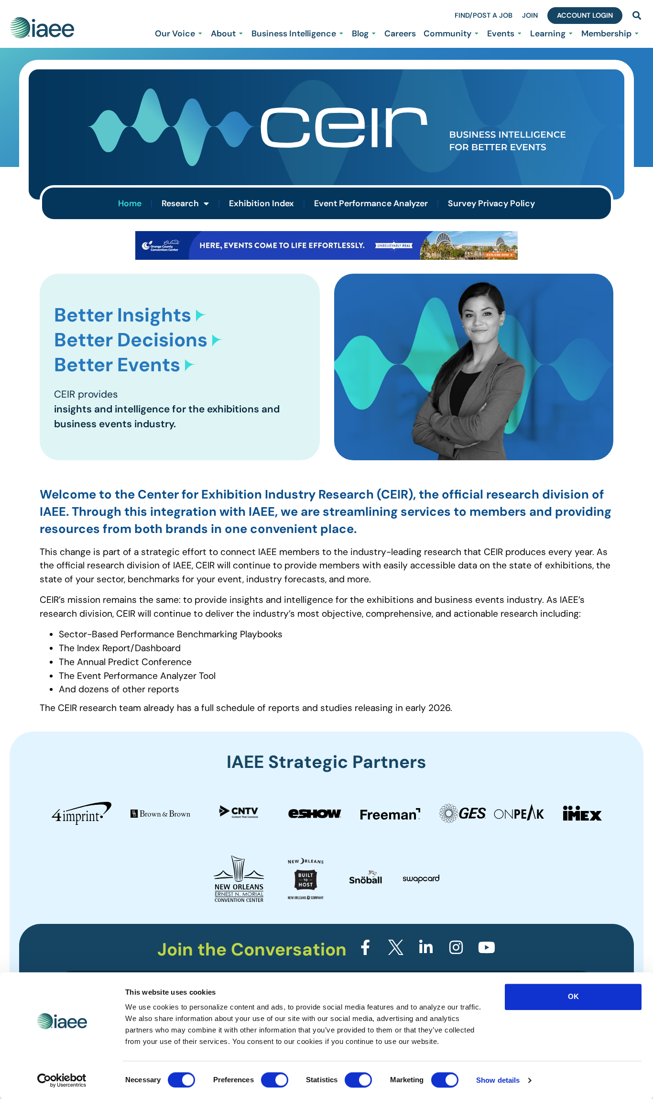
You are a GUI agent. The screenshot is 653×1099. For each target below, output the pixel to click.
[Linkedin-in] (426, 947)
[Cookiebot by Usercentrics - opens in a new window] (62, 1080)
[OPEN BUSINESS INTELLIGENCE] (341, 33)
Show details (498, 1080)
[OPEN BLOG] (374, 33)
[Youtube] (487, 947)
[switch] (274, 1080)
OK (573, 996)
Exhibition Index (261, 203)
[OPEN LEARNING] (571, 33)
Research (180, 203)
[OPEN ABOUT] (241, 33)
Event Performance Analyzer (371, 203)
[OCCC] (326, 257)
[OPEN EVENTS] (519, 33)
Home (129, 203)
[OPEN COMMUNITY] (476, 33)
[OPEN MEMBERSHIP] (637, 33)
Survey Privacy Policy (491, 203)
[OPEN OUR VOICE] (200, 33)
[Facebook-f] (365, 947)
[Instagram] (456, 947)
